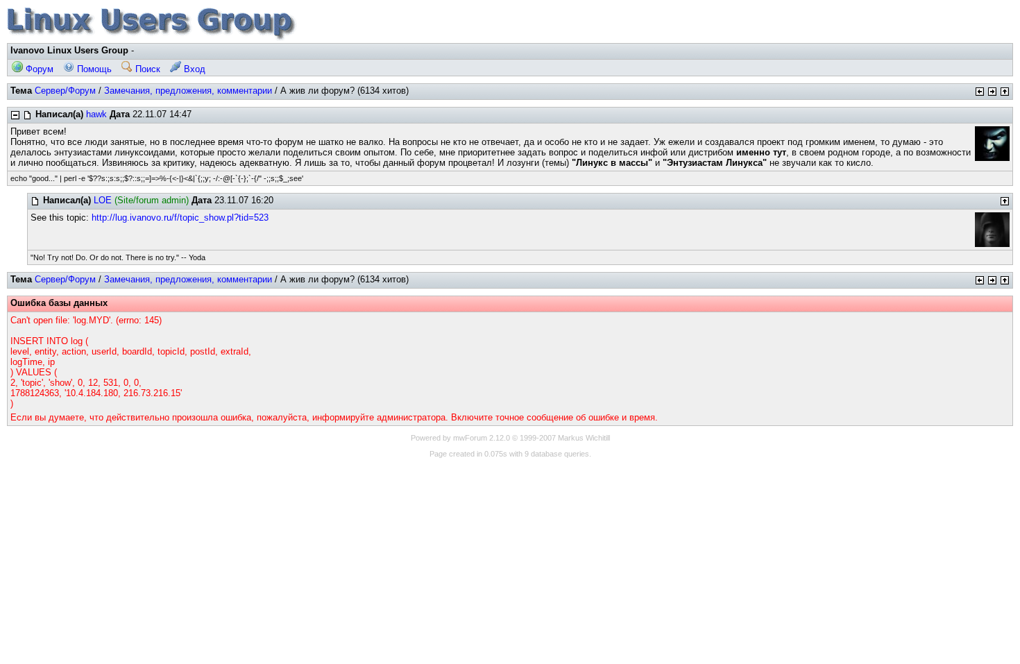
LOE (103, 200)
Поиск (146, 69)
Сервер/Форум (65, 90)
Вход (193, 69)
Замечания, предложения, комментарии (188, 90)
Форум (38, 69)
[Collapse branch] (15, 115)
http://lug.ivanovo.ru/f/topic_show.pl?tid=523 (180, 217)
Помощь (93, 69)
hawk (96, 114)
